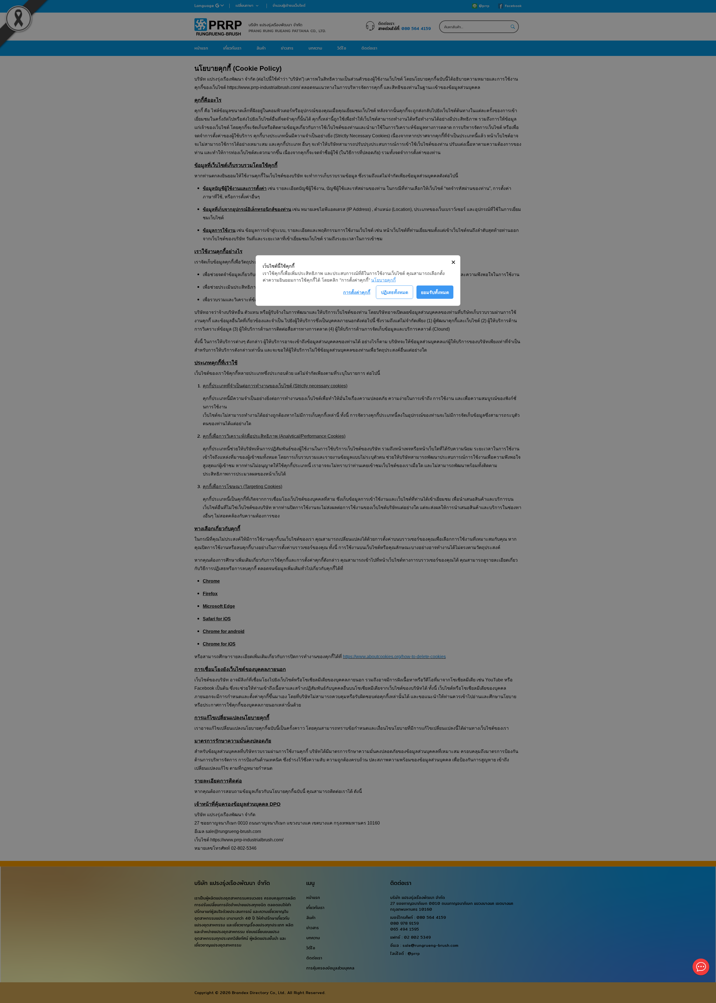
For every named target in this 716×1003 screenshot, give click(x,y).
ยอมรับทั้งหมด (435, 292)
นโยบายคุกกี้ (383, 280)
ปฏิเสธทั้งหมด (394, 292)
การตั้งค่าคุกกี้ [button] (356, 292)
